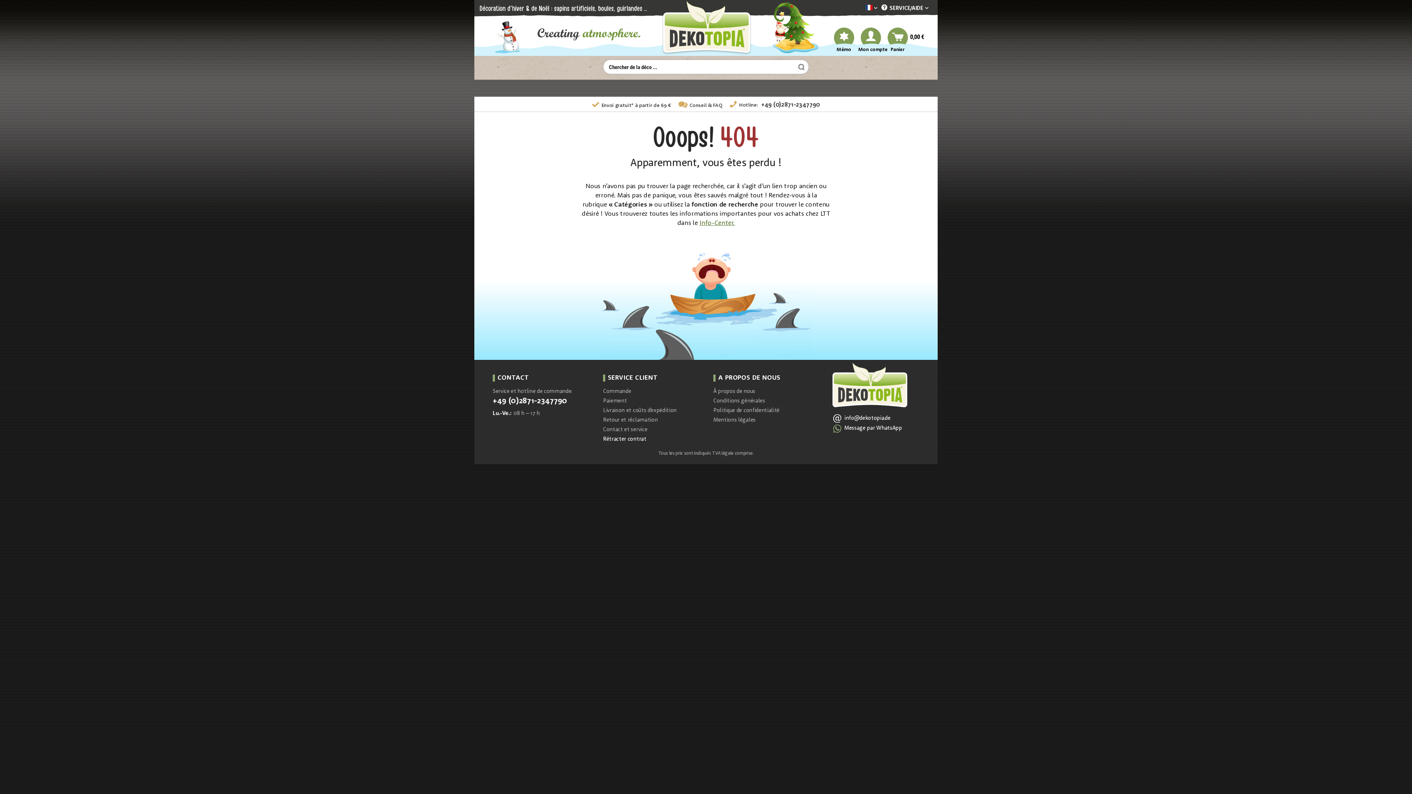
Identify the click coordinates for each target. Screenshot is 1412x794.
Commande (617, 391)
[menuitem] (860, 8)
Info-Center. (717, 223)
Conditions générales (739, 401)
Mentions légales (734, 420)
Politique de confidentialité (746, 411)
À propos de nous (734, 391)
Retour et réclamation (630, 420)
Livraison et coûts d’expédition (640, 411)
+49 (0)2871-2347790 (790, 105)
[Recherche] (800, 67)
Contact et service (625, 430)
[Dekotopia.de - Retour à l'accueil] (706, 28)
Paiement (615, 401)
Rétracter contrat (624, 439)
